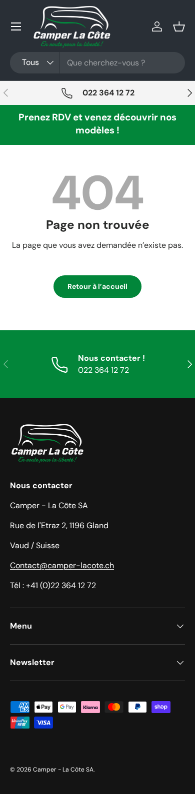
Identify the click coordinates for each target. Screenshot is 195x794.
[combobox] (97, 62)
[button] (179, 26)
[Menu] (16, 26)
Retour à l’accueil (98, 286)
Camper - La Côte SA (63, 770)
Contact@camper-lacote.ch (62, 565)
